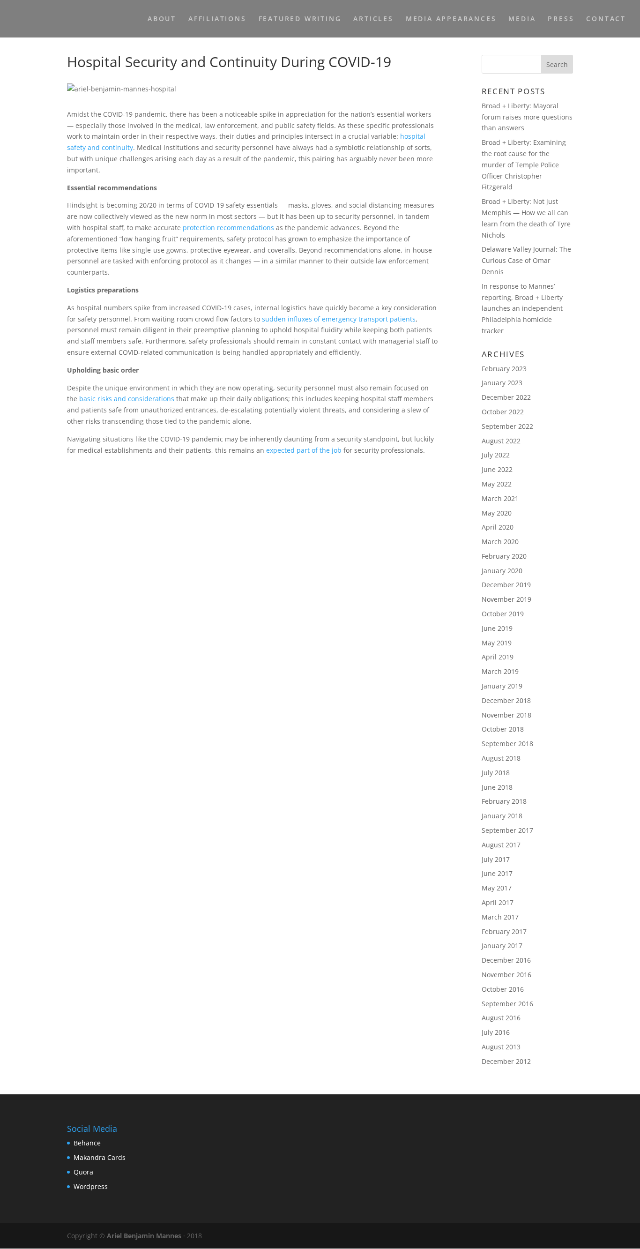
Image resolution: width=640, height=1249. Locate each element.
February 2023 (504, 368)
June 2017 (497, 873)
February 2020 (504, 556)
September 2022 (507, 426)
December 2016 (506, 960)
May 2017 (497, 887)
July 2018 (496, 772)
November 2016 (506, 974)
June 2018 (497, 787)
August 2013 (501, 1046)
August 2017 (501, 844)
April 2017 (497, 902)
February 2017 (504, 931)
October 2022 (503, 411)
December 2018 (506, 700)
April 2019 (497, 656)
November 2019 (506, 599)
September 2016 (507, 1003)
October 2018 (503, 729)
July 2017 (496, 859)
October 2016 (503, 989)
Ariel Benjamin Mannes (144, 1235)
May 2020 (497, 513)
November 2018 (506, 715)
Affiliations (217, 19)
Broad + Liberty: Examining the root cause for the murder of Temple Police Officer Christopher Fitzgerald (524, 164)
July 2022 (496, 454)
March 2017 (500, 916)
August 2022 (501, 440)
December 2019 (506, 584)
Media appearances (451, 19)
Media (522, 19)
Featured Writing (300, 19)
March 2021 (500, 498)
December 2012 (506, 1061)
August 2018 (501, 758)
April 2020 (497, 527)
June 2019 (497, 628)
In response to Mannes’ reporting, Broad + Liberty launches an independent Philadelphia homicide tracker (522, 308)
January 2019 (502, 685)
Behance (87, 1142)
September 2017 (507, 830)
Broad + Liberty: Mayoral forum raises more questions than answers (527, 117)
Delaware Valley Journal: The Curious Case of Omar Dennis (526, 260)
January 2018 (502, 815)
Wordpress (91, 1186)
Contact (606, 19)
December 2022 (506, 397)
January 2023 (502, 382)
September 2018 (507, 743)
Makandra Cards (100, 1157)
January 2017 (502, 945)
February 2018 (504, 801)
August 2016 (501, 1017)
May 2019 (497, 642)
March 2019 (500, 671)
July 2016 (496, 1032)
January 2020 (502, 570)
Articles (373, 19)
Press (561, 19)
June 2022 (497, 469)
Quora (83, 1171)
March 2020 (500, 541)
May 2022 (497, 483)
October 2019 (503, 613)
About (162, 19)
